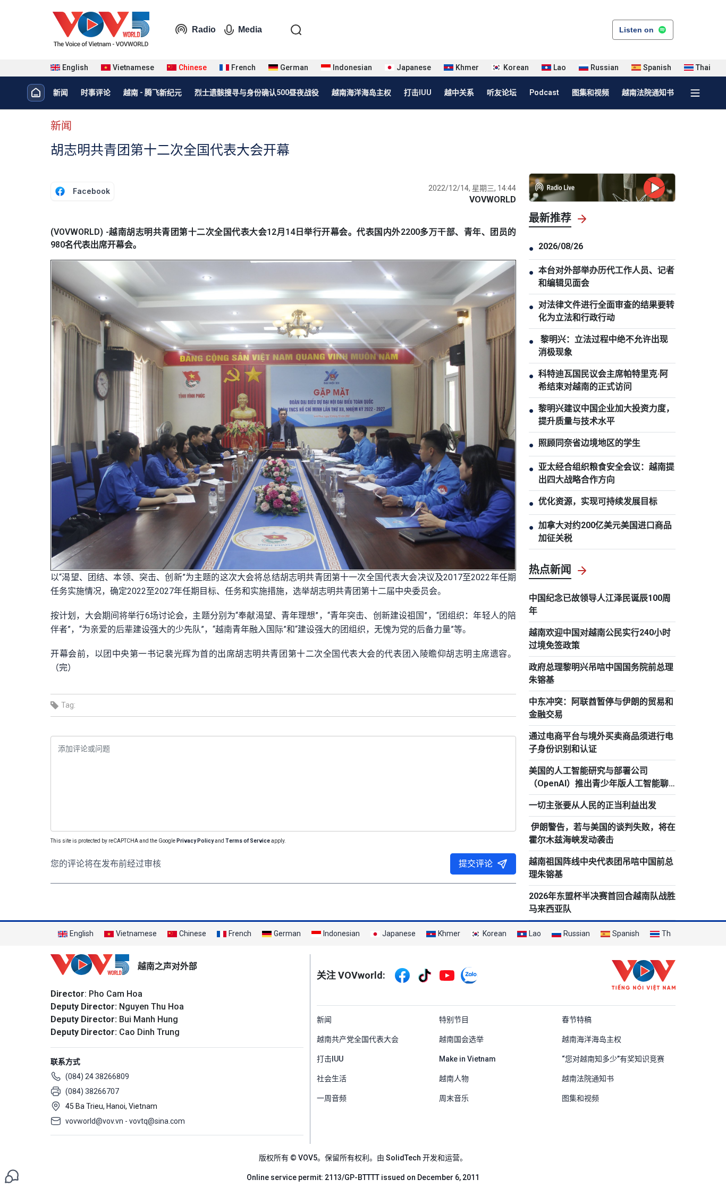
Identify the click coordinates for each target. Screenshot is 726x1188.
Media (250, 29)
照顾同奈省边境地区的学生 (589, 443)
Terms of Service (247, 841)
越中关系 (459, 92)
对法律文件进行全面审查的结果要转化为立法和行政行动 (606, 311)
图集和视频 (590, 92)
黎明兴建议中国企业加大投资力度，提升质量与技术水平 (606, 414)
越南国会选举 (461, 1039)
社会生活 (332, 1078)
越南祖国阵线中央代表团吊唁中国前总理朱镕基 (601, 867)
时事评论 (96, 92)
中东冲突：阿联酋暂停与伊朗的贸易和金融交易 (601, 708)
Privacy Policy (195, 841)
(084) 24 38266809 (97, 1076)
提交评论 (476, 864)
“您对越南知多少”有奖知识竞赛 (613, 1059)
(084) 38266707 (92, 1091)
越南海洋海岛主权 (361, 92)
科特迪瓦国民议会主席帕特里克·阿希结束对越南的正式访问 (603, 380)
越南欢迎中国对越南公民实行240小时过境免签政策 (600, 638)
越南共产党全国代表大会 (358, 1039)
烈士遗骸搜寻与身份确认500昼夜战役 (257, 92)
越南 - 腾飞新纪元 (152, 92)
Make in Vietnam (467, 1059)
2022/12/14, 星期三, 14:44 (472, 188)
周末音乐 (454, 1098)
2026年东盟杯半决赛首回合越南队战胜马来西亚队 (602, 902)
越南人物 (454, 1078)
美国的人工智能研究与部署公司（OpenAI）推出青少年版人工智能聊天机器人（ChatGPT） (599, 778)
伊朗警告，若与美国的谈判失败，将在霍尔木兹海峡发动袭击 (602, 833)
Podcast (544, 92)
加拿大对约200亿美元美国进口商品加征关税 (605, 531)
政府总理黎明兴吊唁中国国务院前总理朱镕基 (601, 673)
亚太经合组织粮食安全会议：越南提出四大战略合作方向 (606, 473)
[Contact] (11, 1175)
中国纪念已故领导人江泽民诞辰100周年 (600, 604)
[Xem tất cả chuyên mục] (695, 93)
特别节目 (454, 1019)
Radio (204, 29)
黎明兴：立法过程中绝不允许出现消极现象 (603, 345)
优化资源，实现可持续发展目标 (597, 501)
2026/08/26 (560, 246)
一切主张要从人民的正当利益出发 (592, 805)
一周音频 (332, 1098)
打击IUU (418, 92)
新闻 (60, 92)
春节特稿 (577, 1019)
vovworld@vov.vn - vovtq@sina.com (125, 1121)
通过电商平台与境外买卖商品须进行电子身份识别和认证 (601, 742)
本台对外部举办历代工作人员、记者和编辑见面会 (606, 276)
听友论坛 (502, 92)
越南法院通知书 (648, 92)
